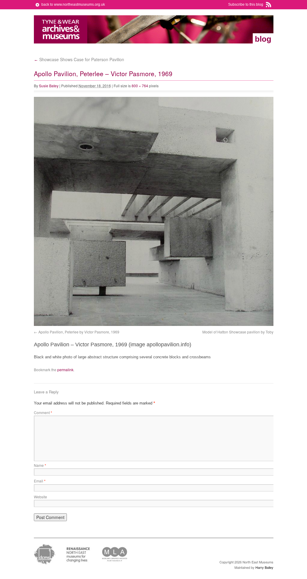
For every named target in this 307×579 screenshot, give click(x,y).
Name (40, 465)
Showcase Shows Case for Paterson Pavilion (79, 59)
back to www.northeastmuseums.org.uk (73, 4)
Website (40, 496)
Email (40, 480)
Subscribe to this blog (245, 4)
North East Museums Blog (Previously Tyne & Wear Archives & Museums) (61, 29)
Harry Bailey (264, 567)
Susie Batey (48, 85)
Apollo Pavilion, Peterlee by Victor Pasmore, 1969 (78, 331)
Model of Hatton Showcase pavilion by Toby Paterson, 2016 (250, 331)
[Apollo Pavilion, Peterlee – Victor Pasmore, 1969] (154, 324)
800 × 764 (140, 85)
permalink (65, 369)
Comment (43, 412)
